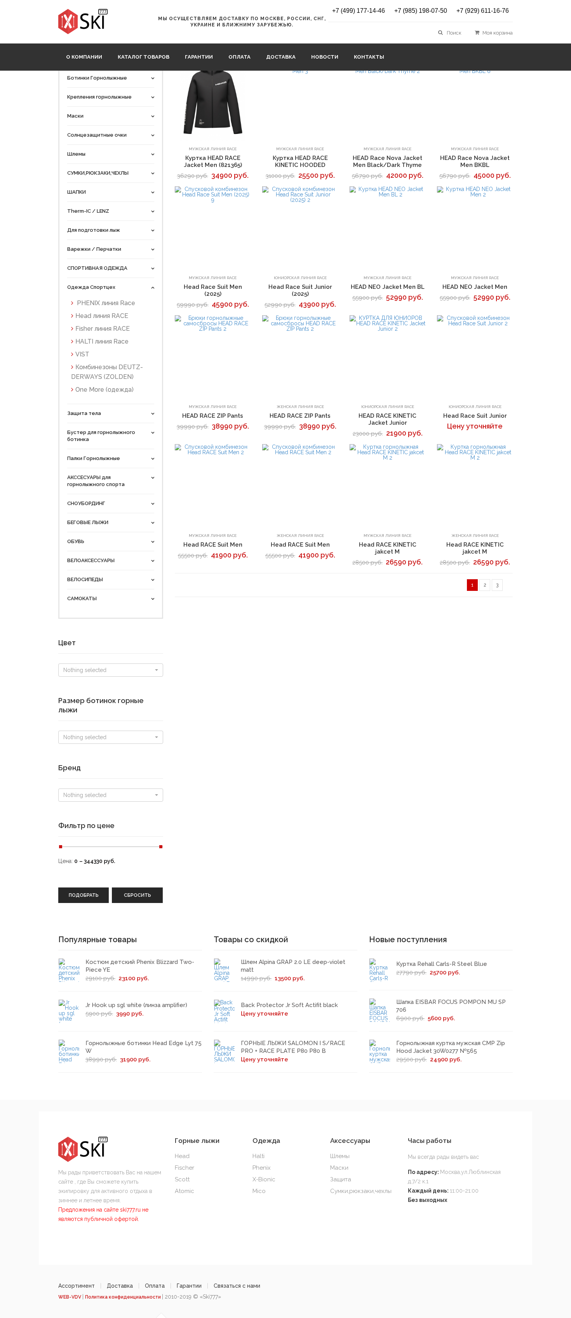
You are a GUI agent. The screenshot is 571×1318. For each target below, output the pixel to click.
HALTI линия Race (102, 341)
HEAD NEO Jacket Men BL (388, 286)
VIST (82, 354)
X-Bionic (263, 1179)
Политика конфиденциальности (123, 1297)
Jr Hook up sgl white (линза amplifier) (136, 1005)
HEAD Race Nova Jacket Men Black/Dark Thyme (387, 161)
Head (182, 1156)
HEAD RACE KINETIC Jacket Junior (387, 419)
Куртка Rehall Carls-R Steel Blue (441, 963)
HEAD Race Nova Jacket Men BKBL (475, 161)
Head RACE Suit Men (212, 544)
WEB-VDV (70, 1297)
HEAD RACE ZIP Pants (212, 415)
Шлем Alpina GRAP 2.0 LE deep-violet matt (293, 966)
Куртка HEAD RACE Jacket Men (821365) (213, 161)
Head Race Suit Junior (475, 415)
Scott (182, 1179)
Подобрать (84, 895)
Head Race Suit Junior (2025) (300, 290)
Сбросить (137, 895)
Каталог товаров (143, 57)
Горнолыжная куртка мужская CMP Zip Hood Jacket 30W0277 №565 (450, 1047)
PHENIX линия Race (105, 303)
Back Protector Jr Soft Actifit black (289, 1005)
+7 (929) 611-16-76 (482, 11)
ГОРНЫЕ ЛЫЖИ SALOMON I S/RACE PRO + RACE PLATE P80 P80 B (293, 1047)
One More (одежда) (104, 389)
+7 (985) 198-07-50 (420, 11)
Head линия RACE (101, 316)
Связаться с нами (237, 1285)
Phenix (261, 1167)
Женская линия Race (300, 407)
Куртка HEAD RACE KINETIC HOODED (300, 161)
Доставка (281, 57)
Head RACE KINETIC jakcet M (387, 548)
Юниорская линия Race (300, 278)
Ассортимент (76, 1285)
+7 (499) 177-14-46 (358, 11)
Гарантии (199, 57)
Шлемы (340, 1156)
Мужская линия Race (213, 149)
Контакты (369, 57)
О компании (84, 57)
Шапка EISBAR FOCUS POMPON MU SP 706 (451, 1005)
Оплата (239, 57)
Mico (259, 1191)
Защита (340, 1179)
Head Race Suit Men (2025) (213, 290)
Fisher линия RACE (102, 328)
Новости (324, 57)
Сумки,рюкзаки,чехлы (361, 1191)
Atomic (184, 1191)
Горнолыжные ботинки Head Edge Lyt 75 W (143, 1047)
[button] (110, 670)
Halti (258, 1156)
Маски (339, 1167)
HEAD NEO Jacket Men (474, 286)
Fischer (184, 1167)
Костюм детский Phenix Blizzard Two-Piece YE (139, 966)
